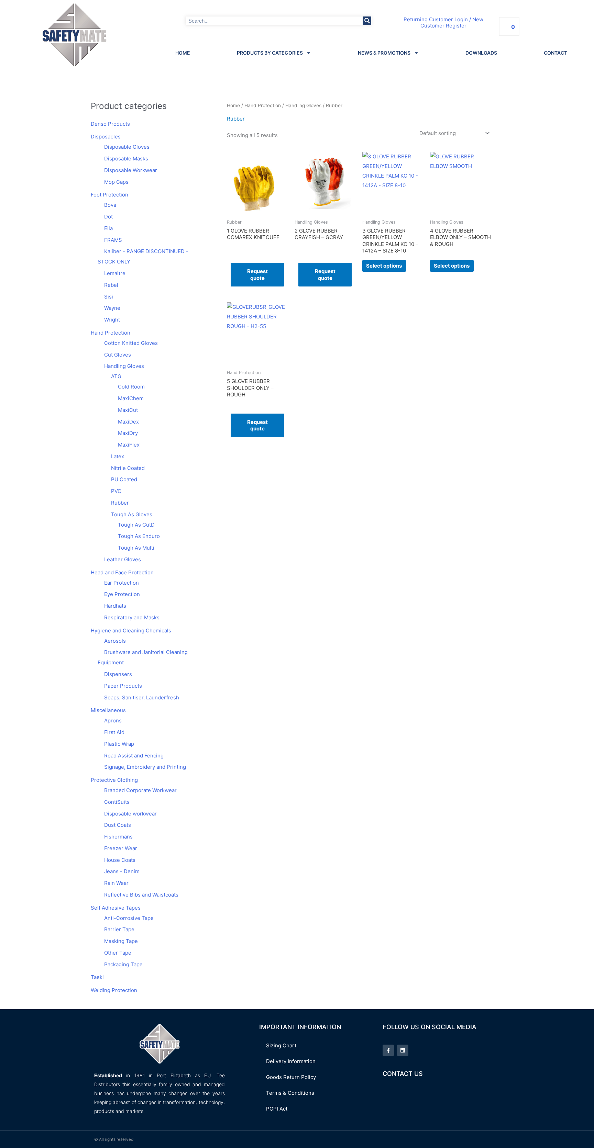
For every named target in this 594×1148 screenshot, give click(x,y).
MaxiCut (128, 410)
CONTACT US (403, 1073)
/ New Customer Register (451, 22)
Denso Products (110, 124)
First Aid (114, 732)
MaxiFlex (129, 444)
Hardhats (115, 606)
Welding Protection (114, 990)
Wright (112, 319)
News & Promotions (384, 53)
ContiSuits (117, 802)
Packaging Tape (123, 964)
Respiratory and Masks (132, 617)
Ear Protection (121, 582)
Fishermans (118, 836)
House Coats (119, 860)
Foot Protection (109, 194)
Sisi (108, 296)
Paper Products (123, 686)
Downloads (481, 53)
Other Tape (117, 952)
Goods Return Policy (291, 1077)
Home (182, 53)
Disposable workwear (130, 813)
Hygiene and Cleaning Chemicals (131, 630)
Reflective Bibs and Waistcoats (141, 894)
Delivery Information (291, 1061)
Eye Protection (122, 594)
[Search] (367, 20)
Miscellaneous (108, 710)
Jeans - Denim (122, 871)
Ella (108, 228)
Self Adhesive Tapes (116, 907)
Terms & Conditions (290, 1093)
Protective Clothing (114, 780)
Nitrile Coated (128, 468)
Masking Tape (121, 941)
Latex (117, 456)
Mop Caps (116, 182)
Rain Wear (116, 883)
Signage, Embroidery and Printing (145, 767)
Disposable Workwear (130, 170)
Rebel (111, 285)
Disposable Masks (126, 158)
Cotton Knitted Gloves (131, 343)
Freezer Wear (120, 848)
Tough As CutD (136, 524)
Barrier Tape (119, 929)
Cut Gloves (117, 354)
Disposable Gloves (127, 147)
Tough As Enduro (139, 536)
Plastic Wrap (119, 744)
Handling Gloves (124, 366)
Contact (555, 53)
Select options (384, 265)
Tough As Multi (136, 547)
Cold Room (131, 386)
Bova (110, 205)
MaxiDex (128, 421)
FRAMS (113, 240)
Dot (108, 216)
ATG (116, 376)
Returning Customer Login (436, 19)
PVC (116, 491)
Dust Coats (117, 825)
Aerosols (115, 641)
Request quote (257, 274)
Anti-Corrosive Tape (129, 918)
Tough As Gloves (131, 514)
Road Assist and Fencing (134, 755)
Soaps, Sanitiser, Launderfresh (141, 697)
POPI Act (276, 1108)
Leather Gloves (122, 559)
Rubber (120, 502)
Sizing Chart (281, 1045)
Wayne (112, 308)
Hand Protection (110, 332)
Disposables (106, 136)
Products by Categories (270, 53)
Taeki (97, 977)
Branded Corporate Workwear (140, 790)
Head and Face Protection (122, 572)
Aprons (113, 720)
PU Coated (124, 479)
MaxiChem (131, 398)
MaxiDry (128, 433)
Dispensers (118, 674)
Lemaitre (114, 273)
